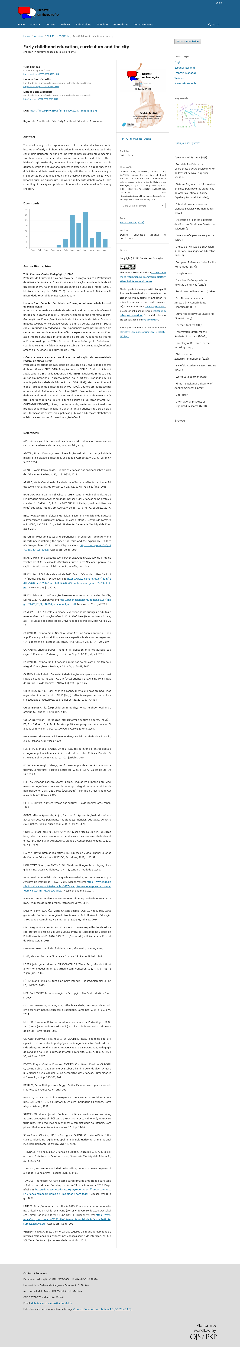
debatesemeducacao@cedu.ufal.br (51, 1303)
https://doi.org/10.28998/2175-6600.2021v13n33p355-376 (63, 110)
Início (21, 24)
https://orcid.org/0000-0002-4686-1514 (41, 74)
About (34, 24)
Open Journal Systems (187, 143)
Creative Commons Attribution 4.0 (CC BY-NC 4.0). (102, 1309)
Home (26, 36)
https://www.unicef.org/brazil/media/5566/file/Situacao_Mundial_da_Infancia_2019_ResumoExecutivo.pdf (67, 1219)
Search (215, 24)
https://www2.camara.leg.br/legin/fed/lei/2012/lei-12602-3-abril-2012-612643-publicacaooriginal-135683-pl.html (67, 583)
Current (50, 24)
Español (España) (184, 67)
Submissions (83, 24)
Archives (65, 24)
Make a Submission (188, 41)
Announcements (143, 24)
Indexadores (120, 24)
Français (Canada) (185, 73)
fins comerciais (150, 319)
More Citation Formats (134, 205)
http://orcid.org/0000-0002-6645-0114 (40, 99)
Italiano (178, 78)
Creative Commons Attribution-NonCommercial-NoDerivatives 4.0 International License (143, 277)
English (178, 62)
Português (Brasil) (185, 83)
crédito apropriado (155, 306)
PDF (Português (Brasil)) (138, 138)
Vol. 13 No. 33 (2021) (58, 36)
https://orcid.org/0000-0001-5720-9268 (41, 86)
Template (102, 24)
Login (219, 2)
